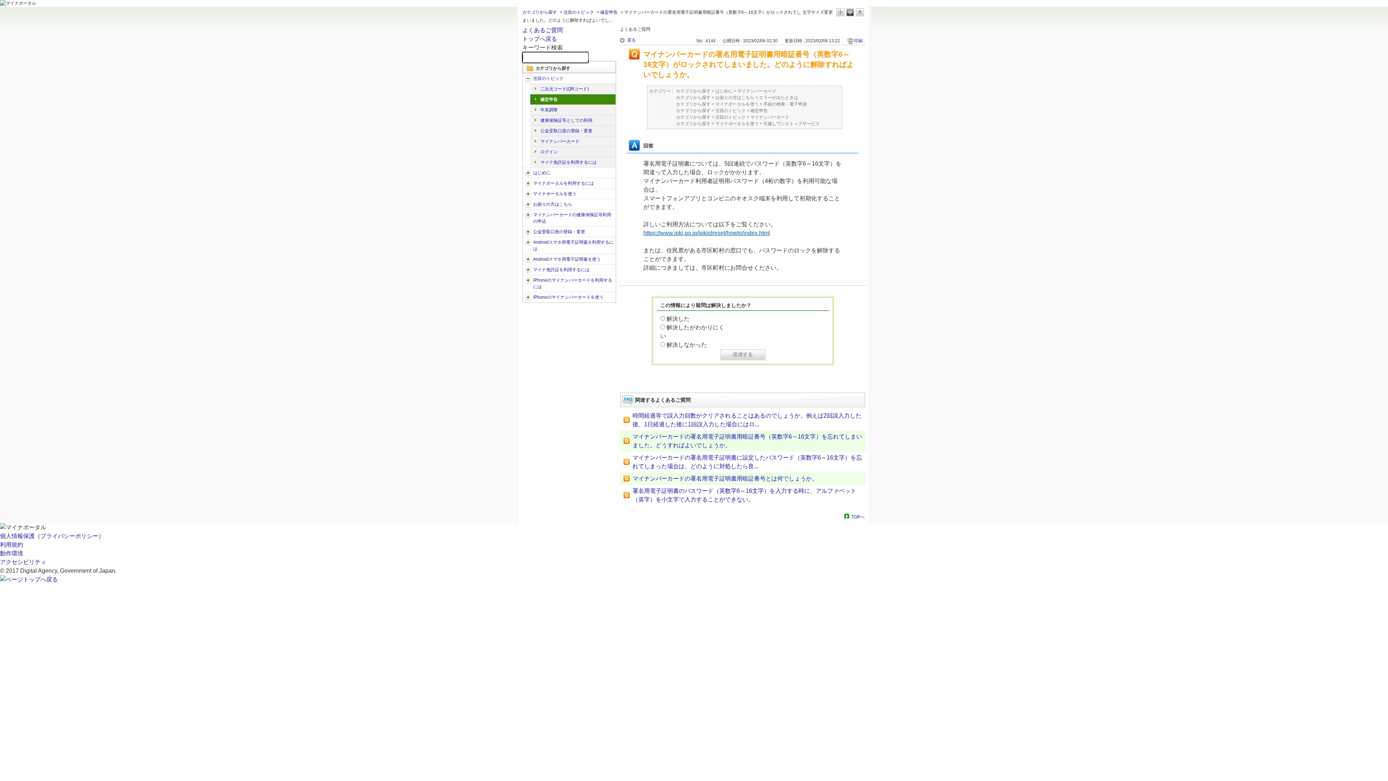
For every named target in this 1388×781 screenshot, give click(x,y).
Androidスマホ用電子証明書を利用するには (573, 245)
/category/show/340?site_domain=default (528, 280)
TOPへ (858, 517)
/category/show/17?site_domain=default (528, 194)
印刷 (858, 40)
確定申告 (609, 12)
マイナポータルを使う (555, 193)
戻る (631, 40)
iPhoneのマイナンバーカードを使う (568, 297)
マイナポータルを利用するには (563, 183)
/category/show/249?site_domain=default (528, 242)
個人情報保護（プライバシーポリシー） (52, 536)
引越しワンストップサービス (791, 123)
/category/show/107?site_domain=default (528, 215)
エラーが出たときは (778, 97)
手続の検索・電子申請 (785, 104)
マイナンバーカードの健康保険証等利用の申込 (572, 218)
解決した (678, 319)
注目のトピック (579, 12)
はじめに (542, 172)
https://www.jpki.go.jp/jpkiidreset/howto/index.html (706, 233)
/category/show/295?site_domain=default (528, 269)
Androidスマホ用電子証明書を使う (567, 259)
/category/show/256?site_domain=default (528, 259)
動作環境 (11, 553)
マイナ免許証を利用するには (568, 162)
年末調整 (549, 109)
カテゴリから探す (539, 12)
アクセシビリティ (23, 562)
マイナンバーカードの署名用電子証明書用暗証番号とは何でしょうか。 (725, 478)
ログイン (549, 151)
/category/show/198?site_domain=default (528, 78)
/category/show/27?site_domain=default (528, 204)
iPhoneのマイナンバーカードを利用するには (572, 283)
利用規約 (11, 545)
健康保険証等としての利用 (566, 120)
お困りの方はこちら (552, 204)
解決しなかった (687, 345)
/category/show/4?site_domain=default (528, 173)
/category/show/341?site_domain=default (528, 297)
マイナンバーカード (559, 141)
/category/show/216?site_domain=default (528, 232)
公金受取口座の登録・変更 (566, 130)
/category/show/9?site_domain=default (528, 183)
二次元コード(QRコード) (564, 88)
